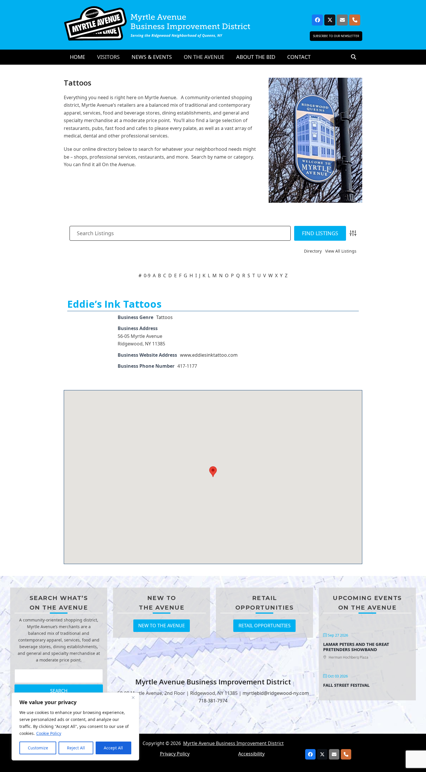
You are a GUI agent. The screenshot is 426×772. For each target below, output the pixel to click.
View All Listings (340, 251)
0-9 (147, 275)
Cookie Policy (48, 733)
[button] (353, 57)
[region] (75, 726)
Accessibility (251, 754)
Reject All (76, 748)
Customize (38, 748)
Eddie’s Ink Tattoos (114, 304)
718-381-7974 (213, 700)
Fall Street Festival (346, 685)
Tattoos (164, 317)
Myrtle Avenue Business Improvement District (233, 743)
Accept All (113, 748)
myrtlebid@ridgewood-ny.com (276, 693)
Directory (313, 251)
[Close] (133, 697)
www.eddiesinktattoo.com (209, 355)
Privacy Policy (175, 754)
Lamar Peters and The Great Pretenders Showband (356, 646)
